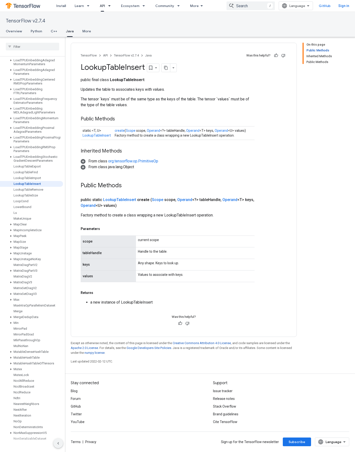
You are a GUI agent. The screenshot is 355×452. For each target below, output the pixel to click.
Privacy (90, 442)
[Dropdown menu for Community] (180, 6)
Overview (14, 31)
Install (61, 6)
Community (164, 6)
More (194, 6)
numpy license (95, 353)
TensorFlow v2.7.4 (25, 21)
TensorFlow (89, 55)
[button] (31, 62)
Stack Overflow (224, 406)
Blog (74, 391)
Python (36, 31)
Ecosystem (130, 6)
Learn (79, 6)
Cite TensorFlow (225, 422)
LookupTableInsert (97, 135)
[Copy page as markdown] (166, 68)
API (102, 6)
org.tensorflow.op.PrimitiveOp (133, 161)
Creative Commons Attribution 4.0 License (202, 343)
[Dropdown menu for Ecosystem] (145, 6)
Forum (76, 399)
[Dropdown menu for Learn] (89, 6)
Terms (76, 442)
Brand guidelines (225, 414)
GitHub (325, 6)
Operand (153, 130)
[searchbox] (32, 46)
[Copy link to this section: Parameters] (105, 229)
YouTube (78, 422)
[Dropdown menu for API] (111, 6)
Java (70, 31)
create (120, 130)
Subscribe (297, 442)
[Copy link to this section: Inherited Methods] (127, 151)
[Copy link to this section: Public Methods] (120, 119)
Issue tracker (223, 391)
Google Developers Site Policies (149, 348)
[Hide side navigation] (58, 443)
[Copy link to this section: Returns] (98, 293)
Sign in (343, 6)
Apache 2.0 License (84, 348)
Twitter (76, 414)
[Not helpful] (283, 55)
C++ (54, 31)
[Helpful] (276, 55)
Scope (130, 130)
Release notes (224, 399)
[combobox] (251, 5)
